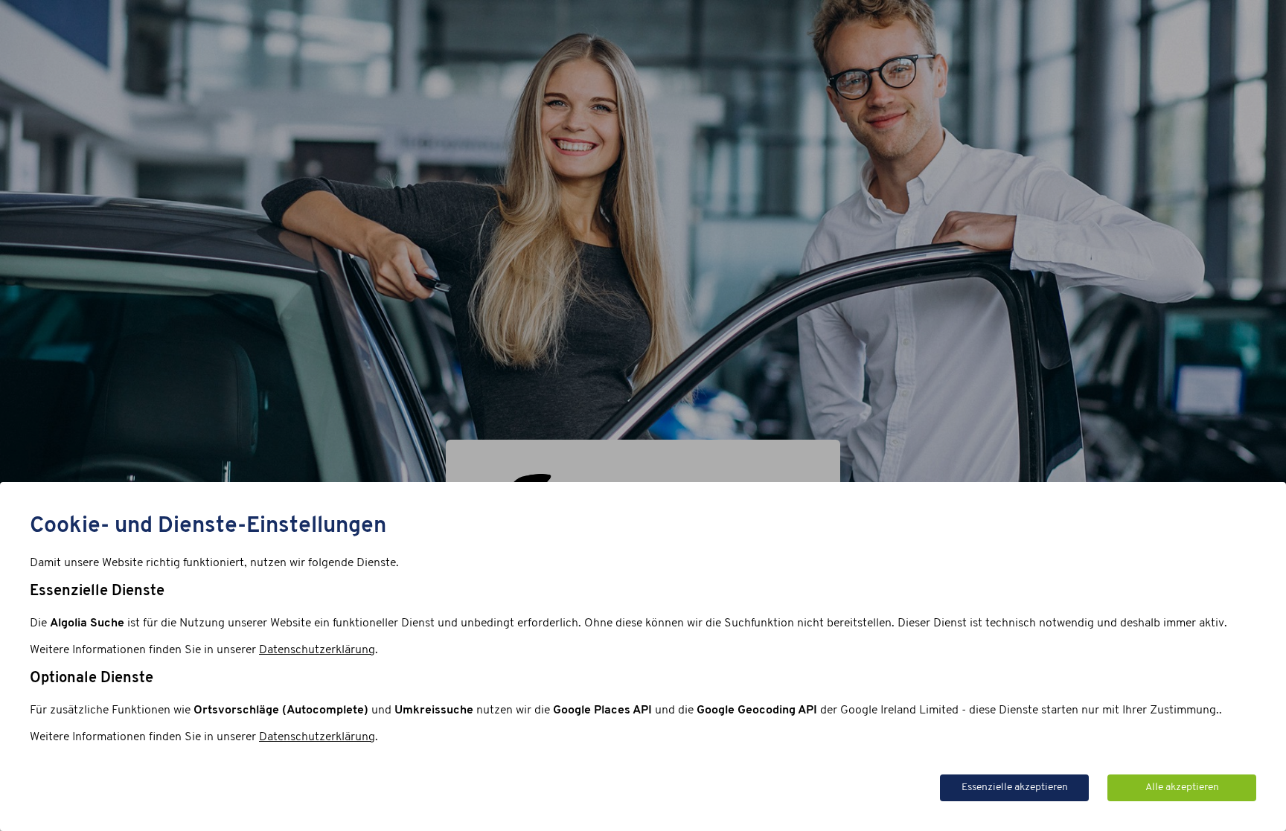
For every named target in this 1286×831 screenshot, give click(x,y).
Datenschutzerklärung (317, 650)
